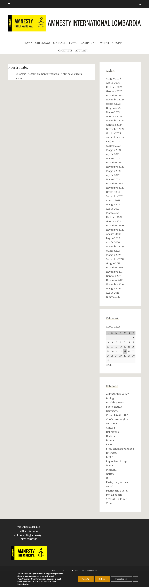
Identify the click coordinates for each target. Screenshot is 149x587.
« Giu (109, 364)
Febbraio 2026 (114, 87)
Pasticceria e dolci (117, 490)
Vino (109, 503)
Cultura (110, 427)
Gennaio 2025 (114, 116)
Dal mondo (112, 431)
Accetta (85, 579)
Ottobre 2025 (113, 103)
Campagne (112, 410)
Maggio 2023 (113, 150)
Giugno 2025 (113, 108)
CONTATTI (65, 50)
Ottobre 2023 (113, 133)
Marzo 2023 (113, 158)
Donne (110, 440)
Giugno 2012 (113, 296)
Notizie (110, 473)
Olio (108, 478)
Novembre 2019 (115, 246)
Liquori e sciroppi (116, 461)
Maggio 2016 (113, 288)
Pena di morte (114, 494)
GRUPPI (117, 42)
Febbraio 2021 (114, 217)
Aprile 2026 (113, 82)
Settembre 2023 (115, 137)
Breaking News (115, 402)
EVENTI (104, 42)
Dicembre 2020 (115, 225)
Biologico (111, 398)
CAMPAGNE (88, 42)
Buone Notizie (114, 406)
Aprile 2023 (112, 154)
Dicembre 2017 (114, 267)
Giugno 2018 (113, 263)
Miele (109, 465)
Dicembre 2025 (114, 95)
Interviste (112, 452)
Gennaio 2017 (113, 275)
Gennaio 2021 (114, 221)
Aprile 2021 (112, 208)
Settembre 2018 (115, 259)
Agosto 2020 (113, 233)
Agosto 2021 (113, 200)
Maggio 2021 (113, 204)
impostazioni (23, 584)
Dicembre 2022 (115, 162)
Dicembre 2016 (114, 280)
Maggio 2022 (113, 171)
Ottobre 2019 (113, 250)
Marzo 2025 (113, 112)
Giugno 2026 (113, 78)
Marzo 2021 (112, 213)
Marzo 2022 (113, 179)
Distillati (111, 436)
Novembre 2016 (115, 284)
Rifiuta (102, 579)
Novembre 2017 (115, 271)
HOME (28, 42)
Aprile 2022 (113, 175)
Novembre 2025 (115, 99)
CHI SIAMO (42, 42)
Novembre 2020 (115, 229)
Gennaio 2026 (114, 91)
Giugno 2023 (113, 145)
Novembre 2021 (115, 187)
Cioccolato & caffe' (117, 415)
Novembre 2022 (115, 166)
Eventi (109, 444)
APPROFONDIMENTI (118, 394)
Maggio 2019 (113, 254)
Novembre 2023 (115, 129)
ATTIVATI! (81, 50)
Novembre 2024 (115, 120)
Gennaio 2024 (114, 124)
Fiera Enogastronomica (120, 448)
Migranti (111, 469)
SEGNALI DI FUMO (65, 42)
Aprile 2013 (112, 292)
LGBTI (109, 457)
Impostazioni (121, 579)
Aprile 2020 (113, 242)
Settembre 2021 (115, 196)
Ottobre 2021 (113, 192)
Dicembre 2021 (114, 183)
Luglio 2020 (113, 238)
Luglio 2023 (113, 141)
